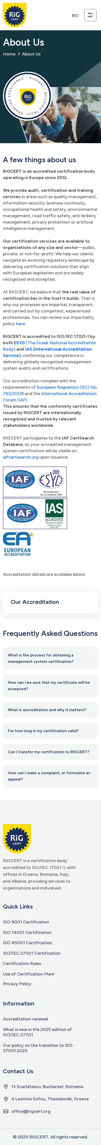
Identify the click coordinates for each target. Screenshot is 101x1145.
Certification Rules (22, 963)
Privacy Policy (17, 983)
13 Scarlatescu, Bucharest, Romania (47, 1086)
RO (75, 15)
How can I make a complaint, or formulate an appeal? (49, 775)
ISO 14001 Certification (27, 932)
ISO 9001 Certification (26, 922)
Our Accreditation (35, 601)
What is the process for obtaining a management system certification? (41, 658)
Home (9, 54)
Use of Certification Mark (28, 974)
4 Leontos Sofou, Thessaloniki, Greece (50, 1099)
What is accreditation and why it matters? (47, 709)
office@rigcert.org (30, 1111)
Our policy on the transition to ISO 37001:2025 (38, 1048)
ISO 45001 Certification (27, 942)
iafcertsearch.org (20, 457)
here (20, 323)
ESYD (19, 342)
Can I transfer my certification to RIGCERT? (48, 751)
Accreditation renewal (25, 1019)
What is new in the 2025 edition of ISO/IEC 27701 (37, 1032)
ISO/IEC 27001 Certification (32, 953)
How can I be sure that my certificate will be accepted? (49, 685)
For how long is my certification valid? (43, 730)
